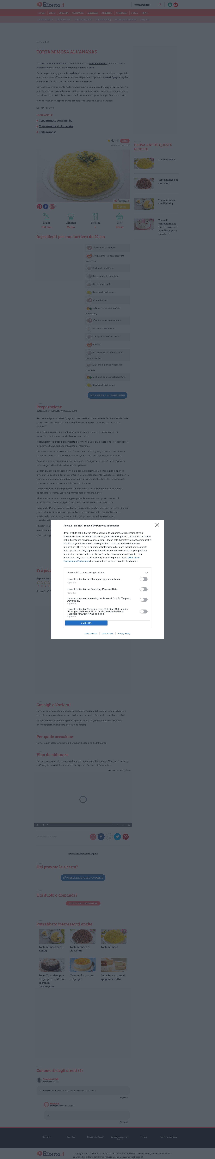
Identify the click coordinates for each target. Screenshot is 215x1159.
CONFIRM (86, 623)
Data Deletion (91, 633)
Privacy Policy (124, 633)
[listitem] (107, 572)
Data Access (107, 633)
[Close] (158, 526)
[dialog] (107, 579)
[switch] (144, 579)
